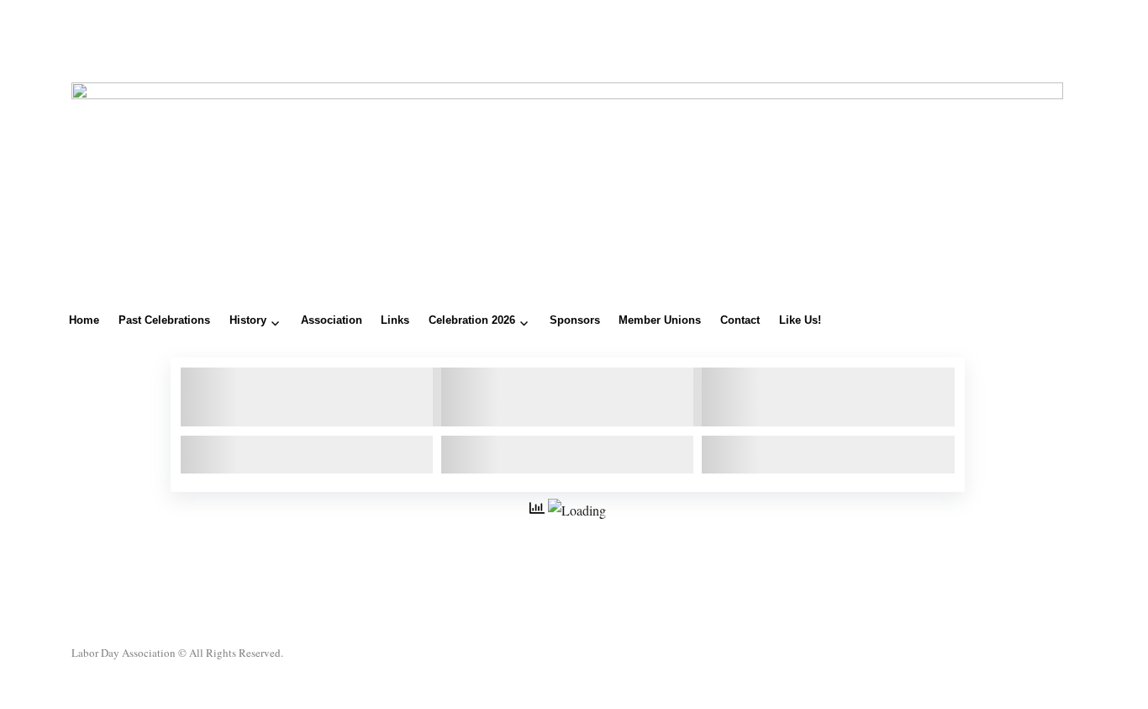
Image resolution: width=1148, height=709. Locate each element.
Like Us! (800, 320)
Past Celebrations (164, 320)
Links (395, 320)
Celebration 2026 (472, 320)
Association (331, 320)
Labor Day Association (123, 652)
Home (84, 320)
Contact (740, 320)
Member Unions (660, 320)
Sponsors (575, 320)
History (247, 320)
